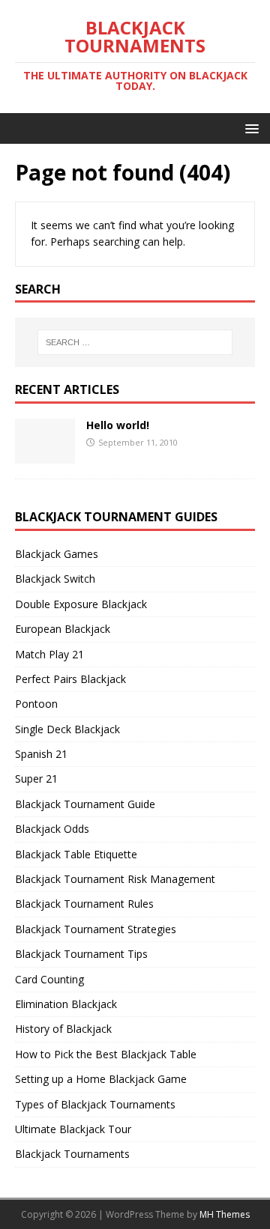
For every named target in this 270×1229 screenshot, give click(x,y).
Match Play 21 (49, 654)
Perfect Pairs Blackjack (70, 679)
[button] (249, 128)
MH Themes (225, 1214)
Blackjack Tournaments (72, 1154)
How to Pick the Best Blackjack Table (105, 1054)
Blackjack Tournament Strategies (95, 929)
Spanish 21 (41, 754)
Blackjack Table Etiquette (76, 854)
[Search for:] (135, 342)
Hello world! (117, 425)
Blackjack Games (56, 554)
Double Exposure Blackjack (81, 604)
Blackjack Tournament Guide (85, 804)
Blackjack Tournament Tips (81, 954)
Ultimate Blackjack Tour (73, 1129)
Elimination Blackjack (66, 1004)
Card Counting (49, 979)
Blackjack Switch (55, 578)
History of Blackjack (63, 1029)
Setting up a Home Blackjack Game (101, 1079)
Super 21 (36, 778)
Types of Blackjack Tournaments (95, 1104)
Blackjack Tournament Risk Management (115, 879)
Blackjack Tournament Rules (84, 903)
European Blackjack (62, 629)
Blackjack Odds (52, 829)
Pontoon (36, 704)
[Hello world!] (45, 455)
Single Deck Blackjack (67, 729)
